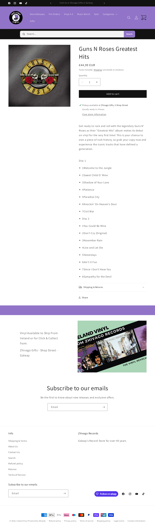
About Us (13, 446)
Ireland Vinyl (22, 521)
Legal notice (119, 521)
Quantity (83, 75)
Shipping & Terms (17, 440)
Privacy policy (70, 521)
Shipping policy (104, 521)
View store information (94, 114)
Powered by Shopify (37, 521)
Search (129, 34)
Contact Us (14, 452)
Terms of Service (17, 474)
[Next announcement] (104, 3)
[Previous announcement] (50, 3)
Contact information (136, 521)
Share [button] (85, 297)
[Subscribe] (103, 407)
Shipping (98, 70)
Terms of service (87, 521)
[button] (110, 14)
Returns (12, 469)
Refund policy (15, 463)
